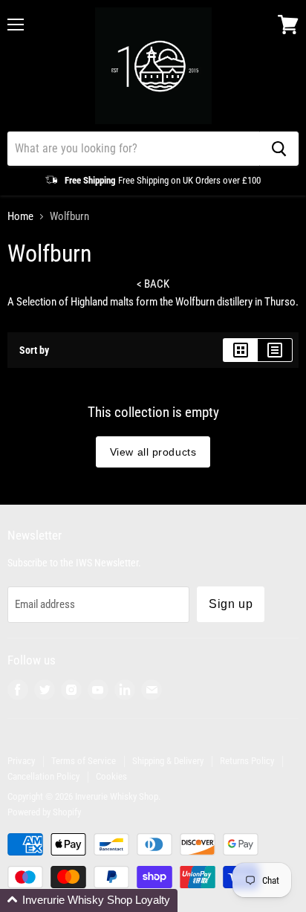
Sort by (34, 350)
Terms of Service (83, 760)
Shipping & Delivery (168, 760)
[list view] (275, 350)
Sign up (231, 604)
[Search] (279, 149)
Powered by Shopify (44, 812)
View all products (153, 452)
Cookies (111, 776)
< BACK (153, 284)
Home (20, 216)
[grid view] (240, 350)
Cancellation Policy (43, 776)
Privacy (21, 760)
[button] (89, 900)
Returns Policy (247, 760)
